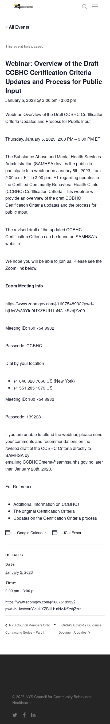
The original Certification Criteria (44, 511)
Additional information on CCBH (43, 504)
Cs (77, 504)
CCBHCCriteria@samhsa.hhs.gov (55, 462)
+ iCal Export (71, 532)
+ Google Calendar (30, 532)
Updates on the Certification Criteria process (55, 518)
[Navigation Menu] (95, 6)
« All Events (17, 27)
